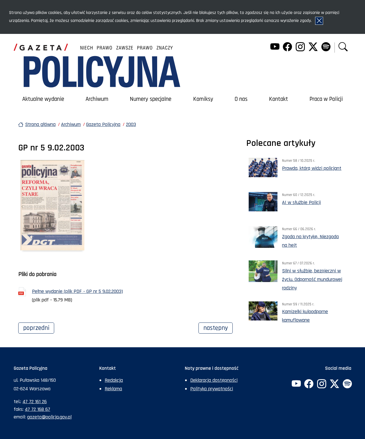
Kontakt (278, 99)
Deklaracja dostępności (214, 380)
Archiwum (97, 99)
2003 (131, 124)
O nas (241, 99)
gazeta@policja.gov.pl (49, 417)
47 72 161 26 (35, 401)
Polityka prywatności (211, 388)
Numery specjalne (150, 99)
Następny (218, 328)
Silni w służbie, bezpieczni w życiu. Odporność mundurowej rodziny (312, 279)
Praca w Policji (326, 99)
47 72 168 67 (37, 409)
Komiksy (203, 99)
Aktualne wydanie (43, 99)
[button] (343, 47)
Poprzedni (38, 328)
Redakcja (114, 380)
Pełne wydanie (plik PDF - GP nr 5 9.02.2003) (77, 291)
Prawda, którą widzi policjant (311, 168)
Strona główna (40, 124)
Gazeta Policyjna (103, 124)
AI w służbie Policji (301, 202)
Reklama (113, 388)
